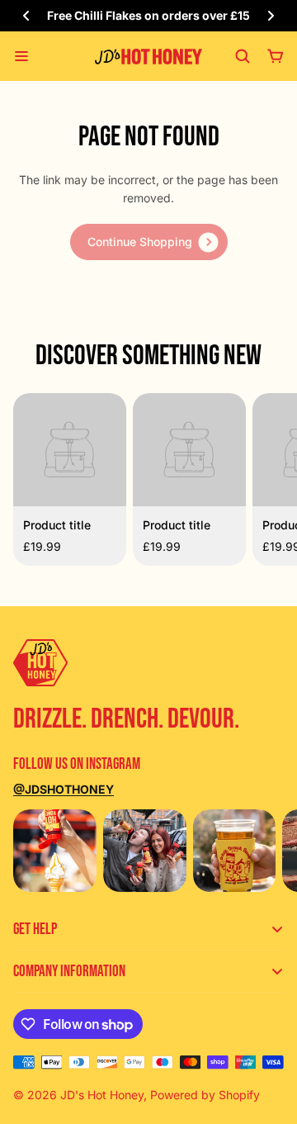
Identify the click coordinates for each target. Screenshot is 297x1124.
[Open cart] (275, 56)
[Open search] (242, 56)
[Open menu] (21, 56)
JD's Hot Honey (102, 1095)
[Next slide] (270, 15)
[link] (149, 242)
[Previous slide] (26, 15)
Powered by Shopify (205, 1095)
